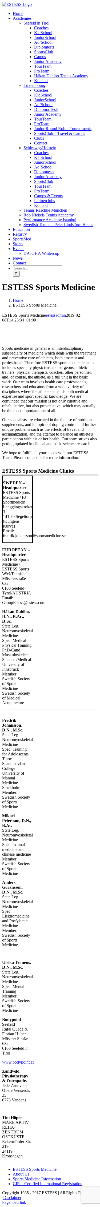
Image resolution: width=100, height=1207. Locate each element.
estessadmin (56, 315)
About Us (21, 1174)
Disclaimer (12, 1197)
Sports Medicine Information (37, 1179)
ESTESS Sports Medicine (35, 1169)
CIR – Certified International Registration (47, 1183)
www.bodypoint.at (18, 1062)
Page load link (14, 1202)
